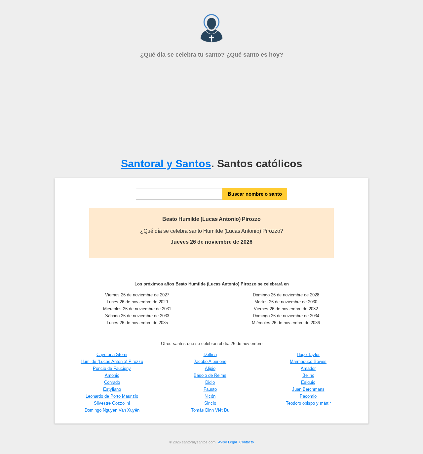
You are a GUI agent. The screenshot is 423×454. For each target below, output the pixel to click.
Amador (308, 368)
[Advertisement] (211, 108)
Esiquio (308, 382)
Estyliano (112, 389)
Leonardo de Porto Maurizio (112, 396)
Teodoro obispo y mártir (308, 403)
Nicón (210, 396)
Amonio (112, 375)
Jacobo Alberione (210, 361)
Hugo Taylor (308, 354)
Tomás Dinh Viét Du (210, 410)
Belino (308, 375)
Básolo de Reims (210, 375)
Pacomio (308, 396)
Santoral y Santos (166, 164)
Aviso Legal (227, 442)
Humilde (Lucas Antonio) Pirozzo (112, 361)
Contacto (246, 442)
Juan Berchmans (308, 389)
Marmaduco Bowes (308, 361)
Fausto (210, 389)
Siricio (210, 403)
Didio (210, 382)
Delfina (210, 354)
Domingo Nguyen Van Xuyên (112, 410)
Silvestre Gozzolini (112, 403)
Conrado (112, 382)
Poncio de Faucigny (112, 368)
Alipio (210, 368)
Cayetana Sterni (111, 354)
